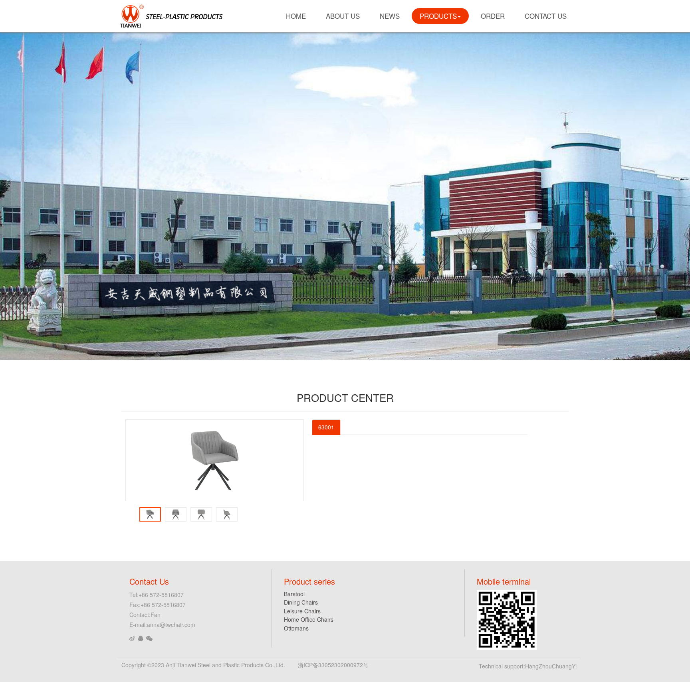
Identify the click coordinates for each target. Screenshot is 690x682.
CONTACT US (546, 16)
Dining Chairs (301, 602)
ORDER (493, 16)
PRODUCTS (438, 16)
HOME (296, 16)
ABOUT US (343, 16)
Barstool (294, 594)
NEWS (390, 16)
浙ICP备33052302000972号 (333, 665)
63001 (326, 427)
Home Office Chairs (308, 619)
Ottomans (296, 628)
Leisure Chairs (302, 611)
